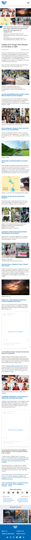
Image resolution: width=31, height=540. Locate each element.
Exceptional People (22, 483)
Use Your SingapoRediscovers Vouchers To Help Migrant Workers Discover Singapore (15, 94)
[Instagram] (10, 537)
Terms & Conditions (8, 533)
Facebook (4, 477)
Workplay (4, 485)
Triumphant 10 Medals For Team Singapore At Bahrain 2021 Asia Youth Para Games (15, 397)
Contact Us (20, 531)
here (12, 371)
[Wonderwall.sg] (4, 2)
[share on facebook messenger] (27, 493)
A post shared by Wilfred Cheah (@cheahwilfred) (15, 446)
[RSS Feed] (23, 537)
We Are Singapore (18, 484)
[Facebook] (14, 537)
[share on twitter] (13, 493)
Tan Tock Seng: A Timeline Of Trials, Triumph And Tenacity (15, 264)
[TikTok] (7, 537)
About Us (4, 531)
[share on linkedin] (8, 493)
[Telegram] (17, 537)
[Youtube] (20, 537)
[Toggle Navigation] (28, 3)
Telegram (14, 476)
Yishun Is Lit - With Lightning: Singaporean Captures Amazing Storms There (14, 300)
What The (4, 484)
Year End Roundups (10, 483)
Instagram (20, 476)
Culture (10, 485)
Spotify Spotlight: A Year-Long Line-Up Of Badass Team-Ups (22, 499)
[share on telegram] (18, 493)
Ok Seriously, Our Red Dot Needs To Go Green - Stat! (15, 161)
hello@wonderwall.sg (7, 479)
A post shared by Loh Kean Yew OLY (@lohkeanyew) (16, 348)
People (10, 484)
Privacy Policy (20, 533)
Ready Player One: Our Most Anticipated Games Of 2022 (8, 499)
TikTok (10, 476)
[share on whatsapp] (22, 493)
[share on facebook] (4, 493)
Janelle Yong (5, 49)
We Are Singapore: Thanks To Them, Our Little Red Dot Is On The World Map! (15, 128)
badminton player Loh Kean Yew (13, 366)
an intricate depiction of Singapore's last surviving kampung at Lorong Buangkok (15, 460)
